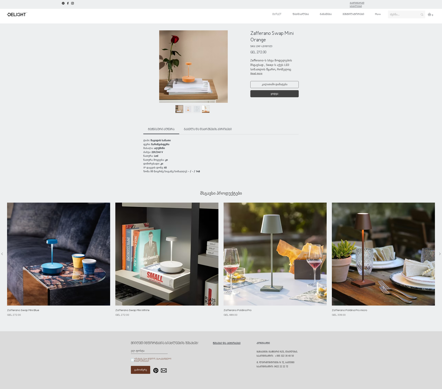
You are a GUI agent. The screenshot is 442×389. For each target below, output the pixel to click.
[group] (221, 259)
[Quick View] (58, 254)
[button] (431, 14)
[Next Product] (440, 254)
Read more (256, 73)
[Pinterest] (63, 3)
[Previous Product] (2, 254)
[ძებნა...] (422, 14)
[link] (161, 129)
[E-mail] (163, 370)
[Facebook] (68, 3)
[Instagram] (72, 3)
